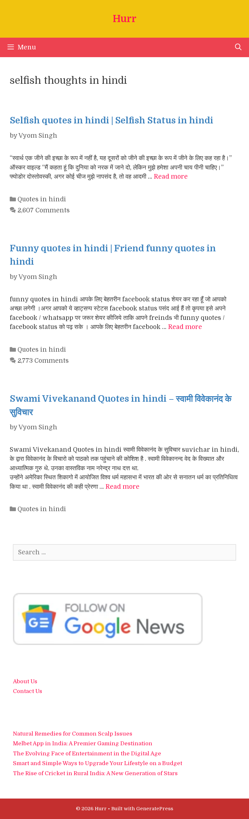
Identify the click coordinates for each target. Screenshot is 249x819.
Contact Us (27, 691)
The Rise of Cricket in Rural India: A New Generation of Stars (95, 773)
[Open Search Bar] (238, 47)
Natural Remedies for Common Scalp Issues (72, 734)
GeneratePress (154, 809)
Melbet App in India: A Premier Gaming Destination (82, 743)
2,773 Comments (43, 360)
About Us (25, 681)
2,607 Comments (44, 210)
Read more (171, 176)
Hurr (124, 18)
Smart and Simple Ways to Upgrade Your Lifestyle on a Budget (97, 763)
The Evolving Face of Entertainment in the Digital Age (87, 753)
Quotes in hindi (42, 199)
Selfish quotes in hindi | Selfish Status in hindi (111, 120)
